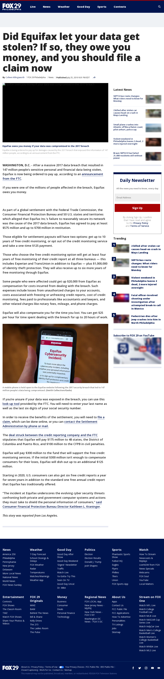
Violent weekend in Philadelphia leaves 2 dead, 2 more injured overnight (128, 141)
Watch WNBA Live (148, 646)
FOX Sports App (120, 583)
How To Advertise (121, 616)
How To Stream (147, 554)
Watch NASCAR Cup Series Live (149, 621)
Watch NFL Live (147, 605)
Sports (116, 550)
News (51, 77)
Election (89, 554)
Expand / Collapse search (159, 6)
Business (61, 601)
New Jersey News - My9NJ (94, 607)
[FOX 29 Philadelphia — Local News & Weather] (13, 7)
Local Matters (146, 583)
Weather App (36, 580)
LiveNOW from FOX (149, 564)
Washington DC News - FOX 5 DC (94, 620)
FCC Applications (120, 612)
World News (9, 581)
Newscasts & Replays (146, 559)
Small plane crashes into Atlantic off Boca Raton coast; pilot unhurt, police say (128, 127)
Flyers (115, 568)
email (158, 668)
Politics (90, 550)
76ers (115, 576)
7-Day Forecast (38, 554)
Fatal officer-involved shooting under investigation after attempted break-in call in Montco (146, 302)
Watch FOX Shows (12, 616)
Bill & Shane (36, 616)
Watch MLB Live (147, 615)
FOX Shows (8, 605)
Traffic (60, 568)
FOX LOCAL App (93, 601)
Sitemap (116, 632)
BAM (32, 609)
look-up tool (11, 404)
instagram (146, 668)
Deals (60, 609)
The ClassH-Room (12, 609)
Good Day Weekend (67, 560)
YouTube (143, 580)
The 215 (34, 624)
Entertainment (13, 597)
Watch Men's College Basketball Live (150, 632)
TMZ (5, 612)
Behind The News (39, 612)
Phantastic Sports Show (121, 556)
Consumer (62, 605)
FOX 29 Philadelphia (37, 77)
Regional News (95, 597)
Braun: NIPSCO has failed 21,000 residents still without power (127, 155)
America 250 (9, 554)
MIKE (32, 605)
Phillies (115, 572)
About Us (118, 597)
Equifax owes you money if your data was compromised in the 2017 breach (46, 146)
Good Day (64, 550)
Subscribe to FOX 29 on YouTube (133, 335)
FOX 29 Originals (36, 599)
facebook (133, 668)
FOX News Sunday (12, 584)
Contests (7, 601)
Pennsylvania (9, 561)
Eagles (115, 564)
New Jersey (8, 565)
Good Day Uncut (65, 583)
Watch (143, 550)
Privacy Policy (140, 223)
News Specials (146, 568)
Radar (33, 568)
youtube (152, 668)
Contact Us (117, 605)
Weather (36, 550)
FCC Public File (119, 609)
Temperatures (37, 572)
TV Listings (117, 624)
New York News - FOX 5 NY (94, 613)
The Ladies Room (39, 628)
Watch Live (63, 572)
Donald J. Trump (93, 561)
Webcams (144, 572)
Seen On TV (63, 580)
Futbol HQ (117, 560)
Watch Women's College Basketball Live (148, 639)
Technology (63, 616)
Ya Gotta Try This (66, 576)
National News (10, 577)
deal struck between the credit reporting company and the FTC (53, 435)
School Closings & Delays (39, 559)
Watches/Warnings (39, 576)
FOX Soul (144, 576)
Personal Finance (66, 612)
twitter (139, 668)
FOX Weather (37, 564)
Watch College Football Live (146, 611)
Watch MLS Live (147, 650)
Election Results (93, 558)
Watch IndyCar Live (149, 626)
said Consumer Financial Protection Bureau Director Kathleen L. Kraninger (52, 504)
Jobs (114, 628)
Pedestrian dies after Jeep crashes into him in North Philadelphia (146, 319)
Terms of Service (139, 225)
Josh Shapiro (91, 565)
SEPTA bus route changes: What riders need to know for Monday (128, 98)
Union (115, 580)
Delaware (7, 569)
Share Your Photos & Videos (14, 622)
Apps (114, 601)
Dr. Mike (61, 587)
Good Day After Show (65, 556)
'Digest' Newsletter (67, 564)
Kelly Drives (36, 620)
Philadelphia (9, 558)
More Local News (12, 573)
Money (62, 597)
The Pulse (35, 632)
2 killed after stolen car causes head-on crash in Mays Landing (125, 113)
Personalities (118, 620)
